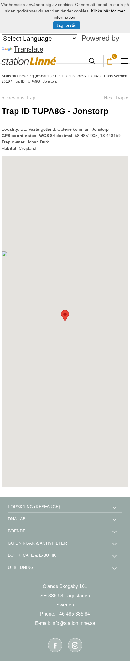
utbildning (21, 567)
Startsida (9, 76)
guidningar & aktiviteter (37, 543)
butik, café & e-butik (32, 555)
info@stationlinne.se (73, 623)
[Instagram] (75, 645)
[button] (65, 316)
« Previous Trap (18, 97)
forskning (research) (35, 76)
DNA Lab (16, 518)
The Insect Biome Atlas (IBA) (77, 76)
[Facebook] (55, 645)
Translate (28, 49)
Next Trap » (116, 97)
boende (16, 530)
